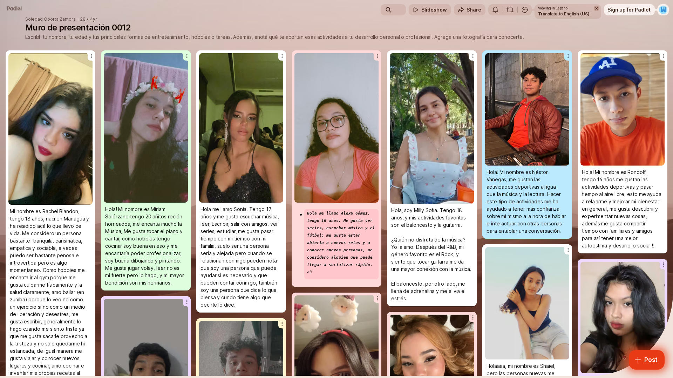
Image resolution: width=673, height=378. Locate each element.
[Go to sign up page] (663, 9)
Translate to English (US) (564, 13)
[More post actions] (91, 56)
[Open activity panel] (495, 9)
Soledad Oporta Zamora (50, 19)
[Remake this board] (510, 9)
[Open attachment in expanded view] (50, 129)
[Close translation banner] (596, 8)
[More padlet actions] (525, 9)
